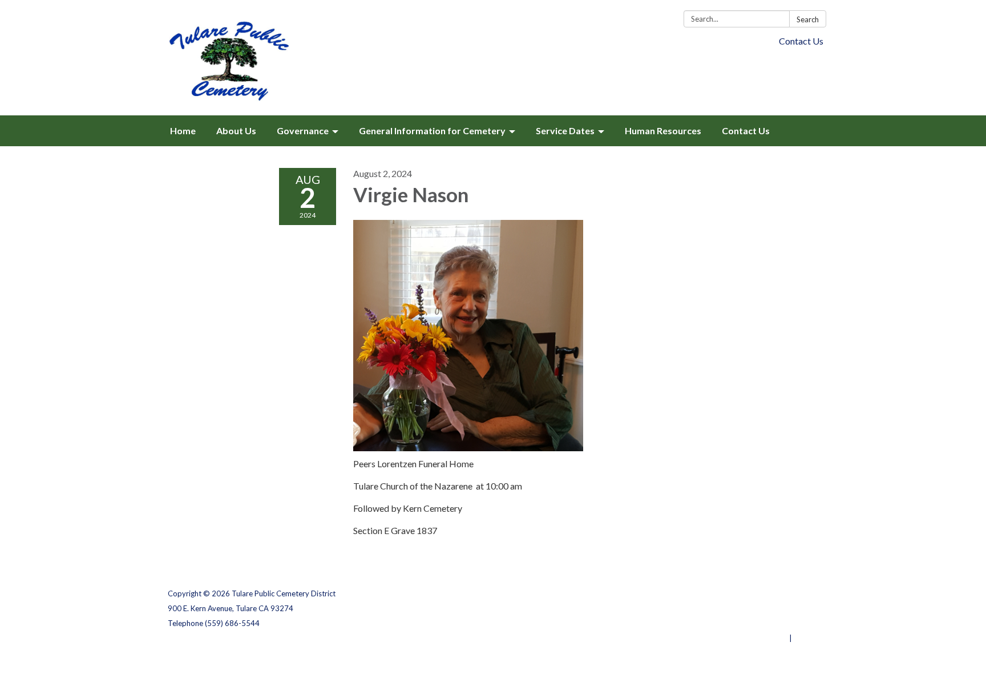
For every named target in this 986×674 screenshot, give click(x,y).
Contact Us (801, 40)
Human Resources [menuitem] (663, 130)
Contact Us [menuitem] (746, 130)
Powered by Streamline (745, 638)
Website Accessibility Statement (758, 623)
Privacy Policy (793, 593)
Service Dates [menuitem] (565, 130)
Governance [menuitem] (303, 130)
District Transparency (778, 608)
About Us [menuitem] (236, 130)
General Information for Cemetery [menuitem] (432, 130)
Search (808, 19)
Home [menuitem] (183, 130)
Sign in (806, 638)
